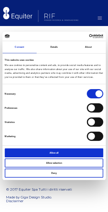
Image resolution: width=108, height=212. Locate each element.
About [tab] (88, 46)
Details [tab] (54, 46)
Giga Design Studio (35, 197)
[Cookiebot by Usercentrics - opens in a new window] (78, 36)
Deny (54, 173)
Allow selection (54, 162)
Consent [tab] (19, 46)
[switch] (95, 108)
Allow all (54, 152)
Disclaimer (15, 201)
